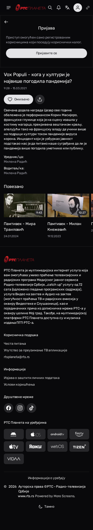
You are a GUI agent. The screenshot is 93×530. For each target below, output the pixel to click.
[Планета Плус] (88, 8)
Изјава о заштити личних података (32, 378)
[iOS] (36, 434)
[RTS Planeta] (30, 8)
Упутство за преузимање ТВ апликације (35, 350)
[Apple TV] (14, 446)
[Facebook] (8, 408)
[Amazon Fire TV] (79, 434)
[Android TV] (57, 434)
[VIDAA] (14, 459)
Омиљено (21, 99)
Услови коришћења (19, 385)
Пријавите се (46, 53)
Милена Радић (15, 162)
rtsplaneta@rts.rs (17, 357)
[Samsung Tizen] (79, 446)
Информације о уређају (46, 478)
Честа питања (15, 344)
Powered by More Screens (54, 496)
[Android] (14, 434)
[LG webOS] (57, 446)
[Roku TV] (36, 446)
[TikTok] (31, 408)
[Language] (67, 7)
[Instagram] (20, 408)
